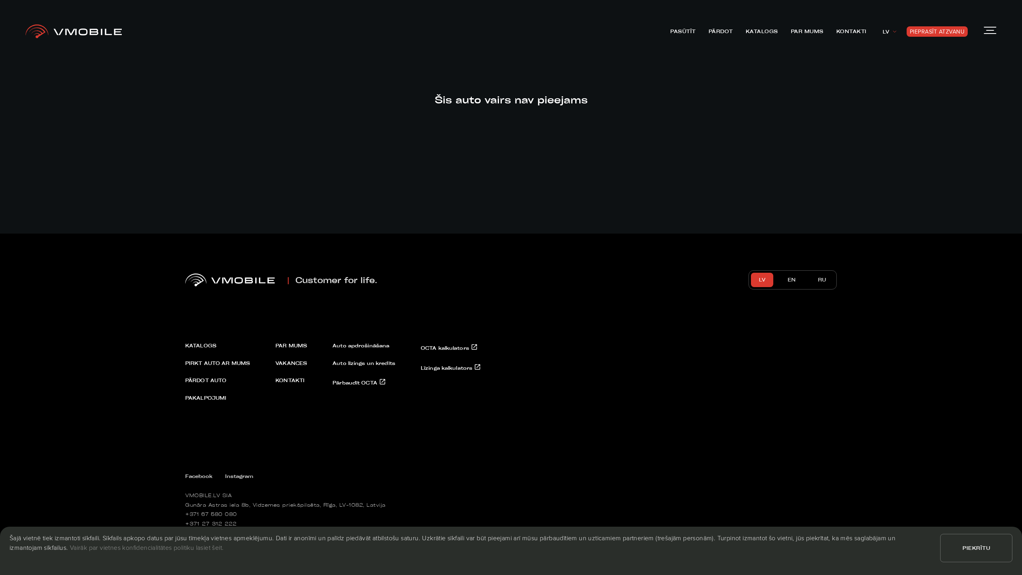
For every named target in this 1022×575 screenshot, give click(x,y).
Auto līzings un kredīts (364, 363)
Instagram (239, 476)
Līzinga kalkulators (447, 368)
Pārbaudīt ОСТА (356, 382)
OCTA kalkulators (446, 348)
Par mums (807, 31)
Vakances (291, 363)
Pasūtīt (683, 31)
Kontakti (851, 31)
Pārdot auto (205, 380)
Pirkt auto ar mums (217, 363)
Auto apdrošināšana (361, 345)
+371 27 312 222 (211, 523)
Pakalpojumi (205, 398)
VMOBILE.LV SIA (208, 495)
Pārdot (721, 31)
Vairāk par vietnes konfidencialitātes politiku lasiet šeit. (147, 547)
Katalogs (762, 31)
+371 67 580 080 (211, 514)
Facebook (198, 476)
